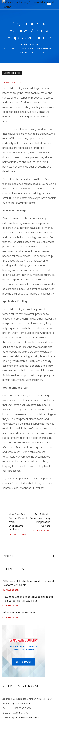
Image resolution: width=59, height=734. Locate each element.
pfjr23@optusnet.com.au (26, 717)
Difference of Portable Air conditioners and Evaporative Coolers (28, 583)
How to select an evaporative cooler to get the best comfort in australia (27, 599)
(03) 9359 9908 (21, 703)
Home (24, 44)
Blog (35, 44)
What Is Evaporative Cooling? (19, 612)
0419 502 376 (20, 713)
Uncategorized (12, 72)
